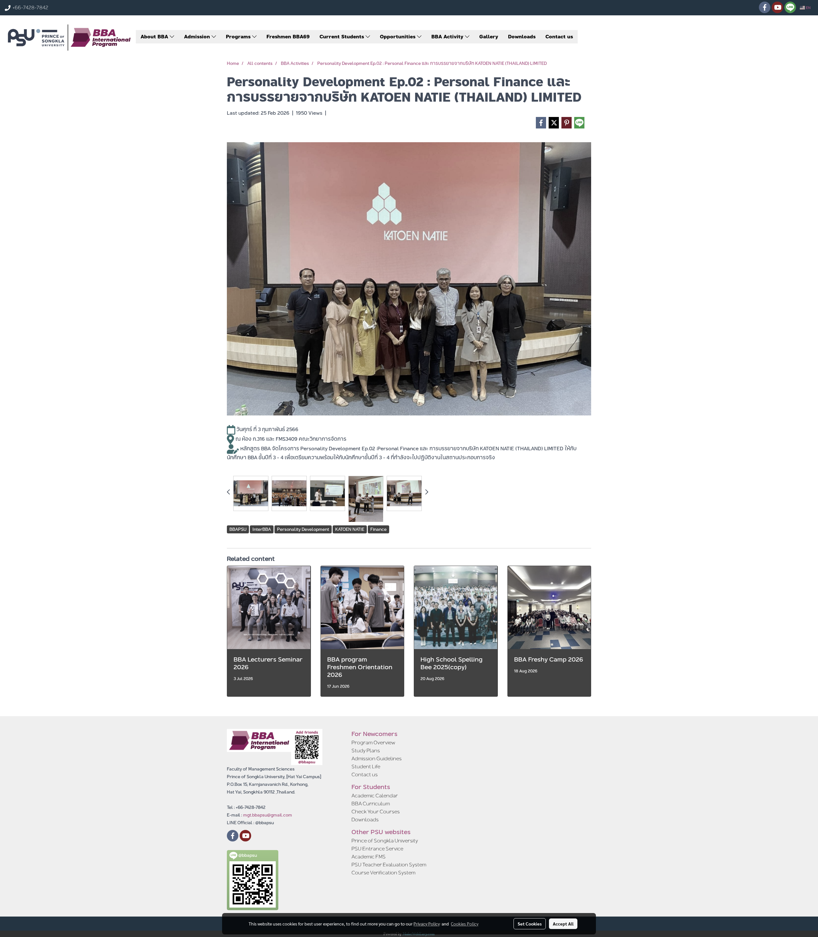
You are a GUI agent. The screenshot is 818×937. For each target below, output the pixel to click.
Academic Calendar (374, 796)
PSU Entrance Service (377, 849)
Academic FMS (368, 857)
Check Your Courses (375, 812)
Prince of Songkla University (384, 841)
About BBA (155, 37)
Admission (198, 37)
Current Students (343, 37)
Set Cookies (530, 923)
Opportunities (398, 37)
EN (808, 8)
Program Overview (373, 743)
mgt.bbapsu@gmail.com (267, 814)
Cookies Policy (464, 923)
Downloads (522, 37)
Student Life (365, 767)
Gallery (488, 37)
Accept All (563, 923)
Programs (239, 37)
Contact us (559, 37)
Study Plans (365, 751)
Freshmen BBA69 (288, 37)
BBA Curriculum (370, 804)
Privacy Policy (426, 923)
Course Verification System (383, 873)
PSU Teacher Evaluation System (388, 865)
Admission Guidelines (376, 759)
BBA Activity (448, 37)
